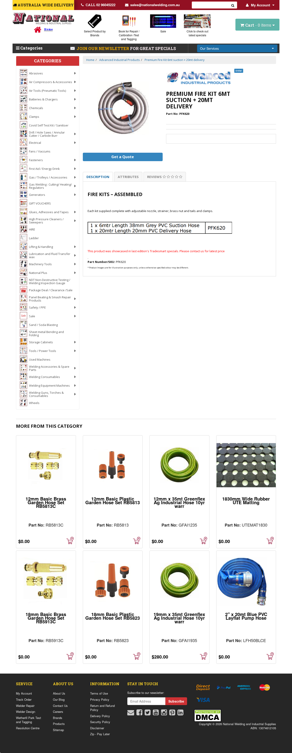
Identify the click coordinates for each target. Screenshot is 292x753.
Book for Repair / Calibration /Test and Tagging (129, 35)
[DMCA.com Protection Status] (207, 715)
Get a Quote (122, 156)
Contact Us (60, 705)
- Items (258, 25)
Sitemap (58, 730)
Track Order (23, 699)
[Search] (233, 5)
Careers (58, 711)
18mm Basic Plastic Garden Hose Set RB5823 (112, 616)
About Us (59, 693)
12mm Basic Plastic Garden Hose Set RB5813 (112, 500)
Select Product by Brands (95, 33)
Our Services (209, 48)
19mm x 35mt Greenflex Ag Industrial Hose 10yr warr (179, 618)
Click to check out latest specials (197, 33)
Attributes (128, 176)
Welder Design (25, 711)
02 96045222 (100, 4)
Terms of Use (99, 693)
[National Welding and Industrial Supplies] (43, 18)
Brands (57, 718)
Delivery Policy (100, 716)
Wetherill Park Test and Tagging (28, 720)
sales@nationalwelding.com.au (155, 4)
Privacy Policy (99, 699)
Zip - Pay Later (100, 734)
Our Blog (59, 699)
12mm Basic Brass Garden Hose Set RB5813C (46, 502)
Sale (163, 31)
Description (97, 176)
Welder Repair (25, 705)
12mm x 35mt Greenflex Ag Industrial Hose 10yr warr (179, 502)
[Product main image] (123, 108)
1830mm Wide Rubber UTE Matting (246, 500)
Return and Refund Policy (102, 707)
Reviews (155, 176)
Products (59, 724)
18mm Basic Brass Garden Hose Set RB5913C (46, 618)
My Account (260, 5)
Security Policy (100, 722)
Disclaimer (97, 728)
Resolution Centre (27, 728)
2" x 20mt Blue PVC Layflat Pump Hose (246, 616)
